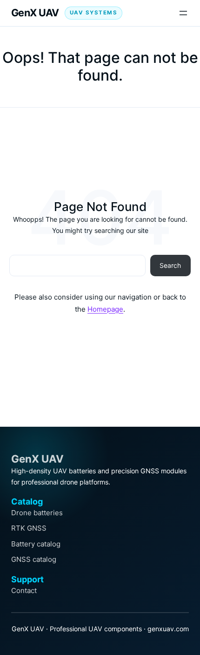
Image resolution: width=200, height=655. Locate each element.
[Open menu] (183, 13)
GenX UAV (35, 13)
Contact (24, 590)
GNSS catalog (33, 559)
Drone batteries (37, 512)
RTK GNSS (29, 528)
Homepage (105, 309)
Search (170, 265)
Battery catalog (35, 543)
